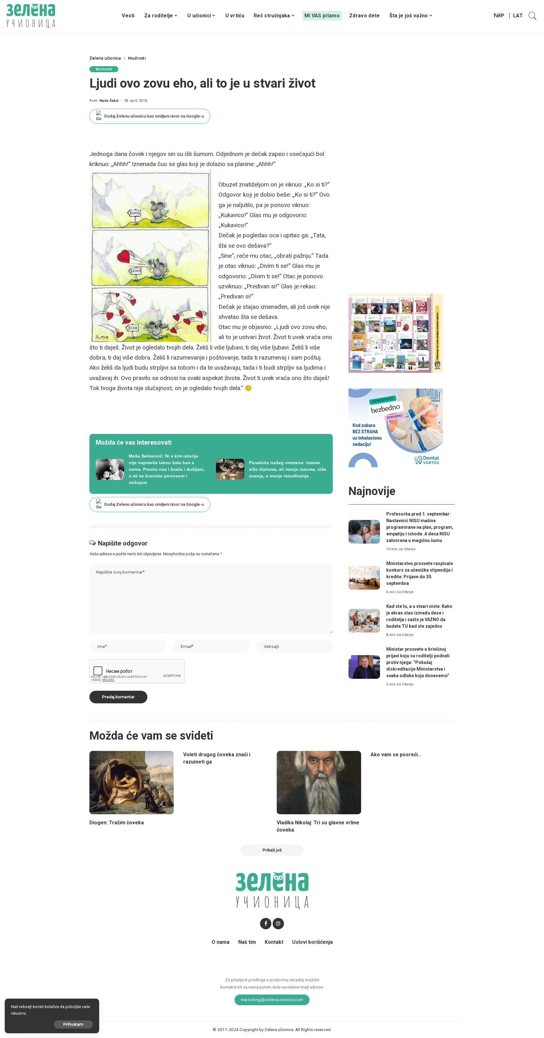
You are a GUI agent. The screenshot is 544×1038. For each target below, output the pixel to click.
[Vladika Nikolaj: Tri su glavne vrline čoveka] (319, 782)
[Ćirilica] (499, 15)
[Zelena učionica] (30, 15)
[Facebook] (265, 923)
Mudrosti (104, 69)
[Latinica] (518, 15)
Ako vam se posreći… (396, 755)
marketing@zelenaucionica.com (272, 999)
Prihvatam (73, 1024)
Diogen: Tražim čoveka (116, 823)
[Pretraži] (533, 15)
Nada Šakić (109, 100)
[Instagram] (278, 923)
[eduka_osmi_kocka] (395, 333)
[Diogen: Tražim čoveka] (131, 782)
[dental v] (395, 427)
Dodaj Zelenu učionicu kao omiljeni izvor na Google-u (154, 116)
